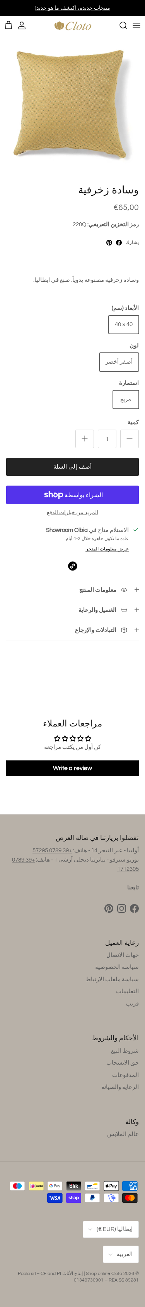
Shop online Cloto (104, 1273)
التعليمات (127, 991)
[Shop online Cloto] (72, 25)
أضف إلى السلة (72, 467)
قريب (132, 1004)
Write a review (72, 768)
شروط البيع (125, 1051)
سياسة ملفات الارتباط (112, 979)
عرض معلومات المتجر (107, 549)
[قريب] (119, 25)
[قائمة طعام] (136, 25)
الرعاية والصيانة (120, 1087)
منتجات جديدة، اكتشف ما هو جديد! (72, 8)
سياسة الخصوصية (117, 967)
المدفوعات (125, 1075)
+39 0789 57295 (52, 850)
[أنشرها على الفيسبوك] (119, 242)
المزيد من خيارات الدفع (72, 512)
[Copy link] (72, 566)
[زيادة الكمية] (84, 439)
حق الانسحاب (122, 1063)
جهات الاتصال (122, 955)
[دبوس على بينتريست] (109, 242)
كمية (133, 422)
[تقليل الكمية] (129, 439)
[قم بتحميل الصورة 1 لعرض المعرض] (72, 107)
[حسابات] (25, 25)
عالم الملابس (123, 1134)
